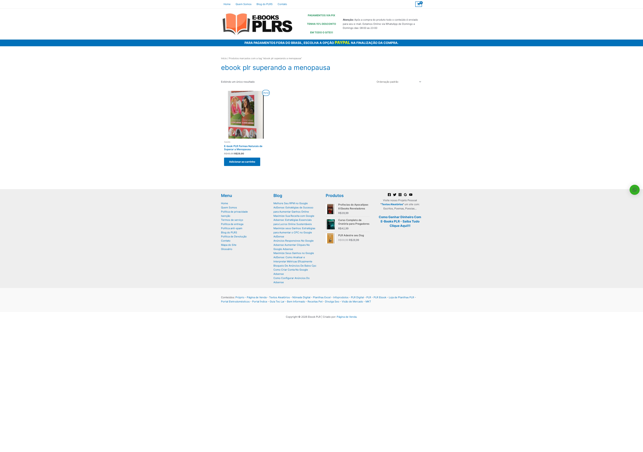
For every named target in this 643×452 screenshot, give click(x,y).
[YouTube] (410, 194)
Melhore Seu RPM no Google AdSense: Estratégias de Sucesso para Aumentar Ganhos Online (293, 207)
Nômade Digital (301, 297)
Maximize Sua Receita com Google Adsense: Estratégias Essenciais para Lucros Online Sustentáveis (293, 220)
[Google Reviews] (405, 194)
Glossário (226, 249)
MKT (368, 301)
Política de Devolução (234, 236)
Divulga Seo (332, 301)
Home (224, 203)
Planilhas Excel (322, 297)
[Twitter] (394, 194)
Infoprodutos (340, 297)
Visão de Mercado (352, 301)
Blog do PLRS (229, 232)
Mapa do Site (228, 244)
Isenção (225, 215)
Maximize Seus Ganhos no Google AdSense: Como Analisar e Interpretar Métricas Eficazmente (293, 257)
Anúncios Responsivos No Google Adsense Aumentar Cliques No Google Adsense (293, 245)
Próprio (239, 297)
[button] (635, 190)
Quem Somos (229, 207)
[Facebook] (389, 194)
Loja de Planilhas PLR (401, 297)
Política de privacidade (234, 211)
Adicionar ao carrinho (242, 161)
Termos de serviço (232, 219)
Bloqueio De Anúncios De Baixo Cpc (294, 265)
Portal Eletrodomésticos (235, 301)
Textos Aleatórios (392, 204)
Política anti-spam (231, 228)
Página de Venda (257, 297)
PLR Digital (357, 297)
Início (224, 58)
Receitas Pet (315, 301)
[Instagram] (400, 194)
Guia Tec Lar (277, 301)
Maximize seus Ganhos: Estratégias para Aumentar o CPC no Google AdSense (294, 232)
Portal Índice (259, 301)
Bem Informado (296, 301)
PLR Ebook (380, 297)
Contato (225, 240)
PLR (368, 297)
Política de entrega (232, 224)
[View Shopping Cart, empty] (418, 4)
